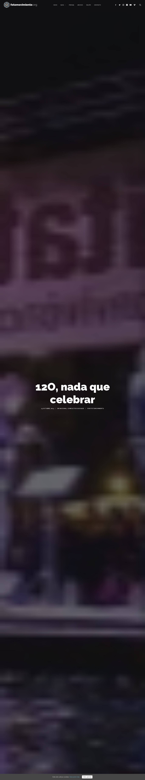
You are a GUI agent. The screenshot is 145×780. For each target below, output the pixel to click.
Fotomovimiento (97, 408)
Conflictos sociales (76, 408)
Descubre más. (75, 777)
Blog (62, 5)
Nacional (63, 408)
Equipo (88, 5)
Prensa (71, 5)
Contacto (97, 5)
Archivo (80, 5)
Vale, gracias (87, 777)
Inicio (55, 5)
